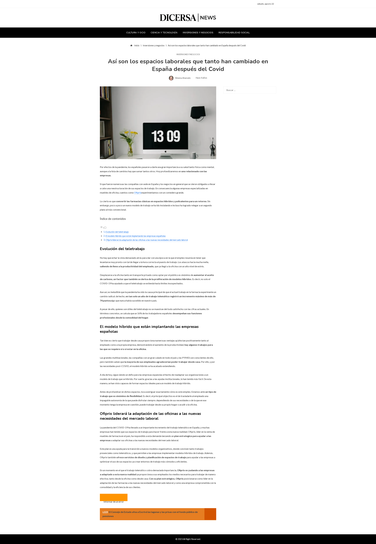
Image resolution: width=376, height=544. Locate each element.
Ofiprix (137, 192)
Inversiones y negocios (188, 54)
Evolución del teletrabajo (117, 232)
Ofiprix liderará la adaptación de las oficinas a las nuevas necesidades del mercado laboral (147, 240)
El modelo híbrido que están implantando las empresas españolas (136, 236)
